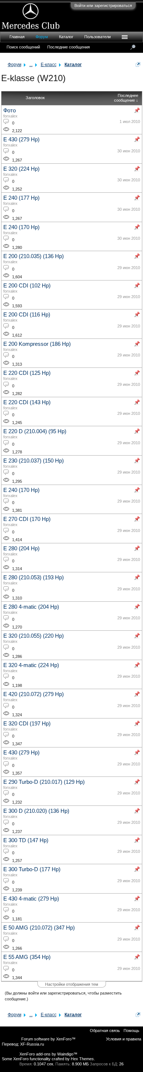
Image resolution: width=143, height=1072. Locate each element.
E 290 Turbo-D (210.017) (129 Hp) (44, 782)
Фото (9, 110)
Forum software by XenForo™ (48, 1039)
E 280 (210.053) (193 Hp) (33, 577)
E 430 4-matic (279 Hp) (31, 899)
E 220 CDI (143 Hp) (27, 402)
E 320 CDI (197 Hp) (27, 724)
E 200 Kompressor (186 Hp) (37, 344)
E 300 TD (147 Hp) (25, 840)
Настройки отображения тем (71, 984)
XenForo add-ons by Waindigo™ (48, 1054)
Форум (42, 37)
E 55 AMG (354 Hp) (27, 957)
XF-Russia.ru (32, 1044)
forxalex (10, 116)
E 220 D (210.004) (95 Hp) (34, 431)
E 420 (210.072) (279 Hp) (33, 694)
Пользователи (97, 37)
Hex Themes (82, 1059)
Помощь (131, 1030)
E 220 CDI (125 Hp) (27, 373)
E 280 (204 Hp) (21, 548)
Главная (17, 37)
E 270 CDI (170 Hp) (27, 519)
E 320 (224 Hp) (21, 169)
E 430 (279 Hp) (21, 139)
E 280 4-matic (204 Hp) (31, 607)
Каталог (66, 37)
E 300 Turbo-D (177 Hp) (31, 869)
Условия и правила (123, 1039)
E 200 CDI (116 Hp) (26, 315)
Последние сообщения (68, 47)
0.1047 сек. (44, 1064)
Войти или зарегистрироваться (103, 5)
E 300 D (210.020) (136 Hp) (36, 811)
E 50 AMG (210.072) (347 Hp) (39, 928)
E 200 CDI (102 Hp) (27, 286)
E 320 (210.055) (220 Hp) (33, 636)
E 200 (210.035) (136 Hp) (33, 256)
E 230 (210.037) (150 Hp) (33, 461)
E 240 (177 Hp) (21, 198)
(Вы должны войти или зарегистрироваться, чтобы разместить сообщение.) (63, 996)
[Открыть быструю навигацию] (138, 64)
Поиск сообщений (23, 47)
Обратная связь (105, 1030)
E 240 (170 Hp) (21, 227)
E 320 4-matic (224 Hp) (31, 665)
